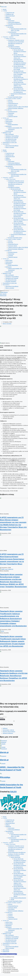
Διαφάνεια (8, 19)
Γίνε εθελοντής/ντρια (10, 139)
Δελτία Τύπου (8, 119)
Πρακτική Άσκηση (12, 116)
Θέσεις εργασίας (9, 147)
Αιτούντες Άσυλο (12, 105)
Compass (10, 114)
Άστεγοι (10, 100)
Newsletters (8, 123)
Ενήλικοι (10, 915)
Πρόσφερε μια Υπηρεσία (11, 137)
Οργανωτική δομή (10, 15)
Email (1, 717)
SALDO (13, 792)
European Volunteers (10, 140)
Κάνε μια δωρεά (9, 134)
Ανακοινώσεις (9, 121)
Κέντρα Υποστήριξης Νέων (15, 97)
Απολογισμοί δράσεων (14, 22)
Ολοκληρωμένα (12, 32)
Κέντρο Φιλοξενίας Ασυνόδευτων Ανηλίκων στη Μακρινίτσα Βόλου (20, 63)
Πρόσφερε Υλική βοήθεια (12, 136)
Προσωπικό (11, 113)
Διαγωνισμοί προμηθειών (11, 145)
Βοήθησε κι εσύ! (7, 132)
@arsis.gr (4, 752)
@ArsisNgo (5, 777)
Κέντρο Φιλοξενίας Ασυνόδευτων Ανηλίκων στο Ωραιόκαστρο (20, 90)
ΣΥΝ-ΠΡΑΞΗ (11, 909)
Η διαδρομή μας (9, 14)
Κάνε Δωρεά (6, 949)
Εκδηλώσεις (8, 126)
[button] (8, 954)
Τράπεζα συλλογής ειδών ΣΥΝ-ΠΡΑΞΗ (18, 106)
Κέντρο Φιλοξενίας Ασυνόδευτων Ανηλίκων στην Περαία (20, 67)
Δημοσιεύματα (9, 131)
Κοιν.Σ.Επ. (10, 101)
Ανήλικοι (10, 914)
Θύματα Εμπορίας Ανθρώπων (15, 108)
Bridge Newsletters (13, 124)
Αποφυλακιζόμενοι (13, 103)
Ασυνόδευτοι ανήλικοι (14, 46)
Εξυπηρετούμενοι (12, 111)
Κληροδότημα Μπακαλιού (14, 24)
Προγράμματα (9, 25)
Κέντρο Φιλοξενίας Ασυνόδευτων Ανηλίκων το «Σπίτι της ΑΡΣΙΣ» (21, 79)
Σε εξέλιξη (11, 27)
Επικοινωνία (6, 951)
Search (2, 290)
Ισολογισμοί (11, 20)
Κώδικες (7, 17)
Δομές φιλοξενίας (15, 857)
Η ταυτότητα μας (9, 12)
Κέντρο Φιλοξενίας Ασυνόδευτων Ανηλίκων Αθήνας (20, 51)
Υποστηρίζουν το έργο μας (10, 142)
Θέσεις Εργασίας (7, 323)
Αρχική (4, 9)
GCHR (12, 95)
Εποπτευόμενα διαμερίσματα (18, 93)
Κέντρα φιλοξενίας (16, 48)
